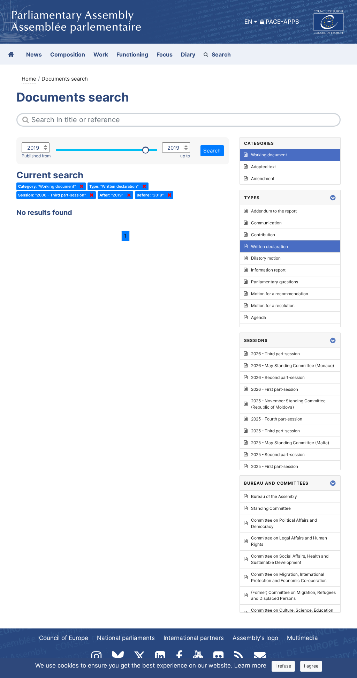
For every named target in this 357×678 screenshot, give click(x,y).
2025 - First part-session (274, 466)
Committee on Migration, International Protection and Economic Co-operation (289, 577)
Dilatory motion (266, 258)
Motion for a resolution (273, 305)
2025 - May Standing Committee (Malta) (290, 442)
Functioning (132, 54)
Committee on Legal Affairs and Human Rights (289, 541)
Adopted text (263, 166)
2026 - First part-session (274, 389)
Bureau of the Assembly (274, 496)
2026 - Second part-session (278, 377)
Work (100, 54)
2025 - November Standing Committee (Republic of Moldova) (288, 404)
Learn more (250, 665)
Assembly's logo (255, 637)
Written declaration (269, 246)
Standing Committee (271, 508)
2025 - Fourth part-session (276, 419)
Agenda (258, 317)
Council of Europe (63, 637)
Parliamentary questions (274, 281)
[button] (333, 197)
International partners (194, 637)
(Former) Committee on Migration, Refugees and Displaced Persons (293, 595)
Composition (67, 54)
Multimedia (302, 637)
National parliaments (126, 637)
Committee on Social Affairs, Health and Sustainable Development (289, 559)
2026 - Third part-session (275, 353)
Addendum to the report (274, 211)
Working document (269, 154)
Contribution (263, 234)
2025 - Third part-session (275, 430)
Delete (80, 186)
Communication (266, 222)
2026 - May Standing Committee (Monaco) (292, 365)
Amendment (262, 178)
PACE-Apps (282, 21)
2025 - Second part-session (278, 454)
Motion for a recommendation (279, 293)
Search (221, 54)
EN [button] (248, 21)
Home (29, 78)
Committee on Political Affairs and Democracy (284, 523)
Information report (268, 270)
